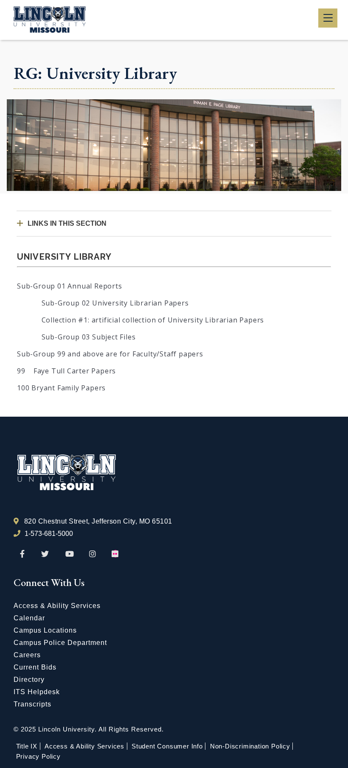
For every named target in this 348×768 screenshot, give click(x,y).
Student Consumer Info (167, 746)
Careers (27, 655)
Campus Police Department (60, 642)
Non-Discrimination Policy (250, 746)
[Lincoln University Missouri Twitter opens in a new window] (45, 554)
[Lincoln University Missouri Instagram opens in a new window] (93, 554)
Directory (29, 679)
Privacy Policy (38, 756)
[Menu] (327, 18)
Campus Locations (45, 630)
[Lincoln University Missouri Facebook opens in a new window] (22, 554)
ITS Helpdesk (37, 691)
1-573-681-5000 (49, 533)
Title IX (26, 746)
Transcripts (32, 704)
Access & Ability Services (57, 605)
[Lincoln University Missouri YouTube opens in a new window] (69, 554)
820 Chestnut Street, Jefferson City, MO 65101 (98, 521)
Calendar (29, 618)
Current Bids (35, 667)
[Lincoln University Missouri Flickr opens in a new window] (115, 554)
